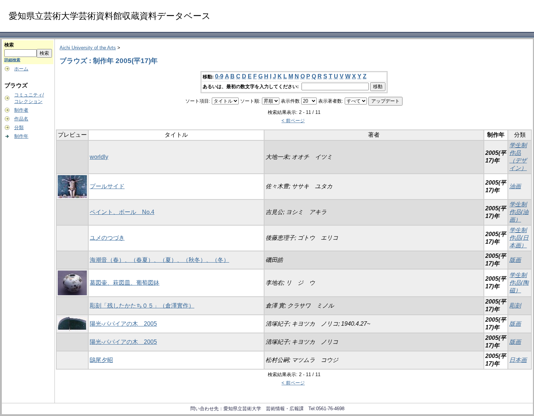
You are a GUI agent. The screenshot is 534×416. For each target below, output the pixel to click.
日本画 (518, 360)
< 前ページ (293, 120)
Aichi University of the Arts (88, 47)
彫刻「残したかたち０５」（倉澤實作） (142, 305)
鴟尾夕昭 (101, 360)
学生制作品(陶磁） (519, 282)
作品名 (21, 118)
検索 (9, 45)
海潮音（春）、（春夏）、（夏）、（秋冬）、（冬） (159, 260)
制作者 (21, 110)
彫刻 (515, 305)
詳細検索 (12, 60)
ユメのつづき (107, 238)
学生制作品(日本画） (519, 237)
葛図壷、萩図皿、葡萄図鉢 (124, 283)
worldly (99, 157)
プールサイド (107, 186)
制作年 (21, 136)
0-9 (219, 76)
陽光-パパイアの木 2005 (123, 324)
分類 (19, 127)
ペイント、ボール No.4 (122, 212)
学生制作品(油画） (519, 212)
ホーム (21, 68)
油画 (515, 186)
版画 (515, 260)
